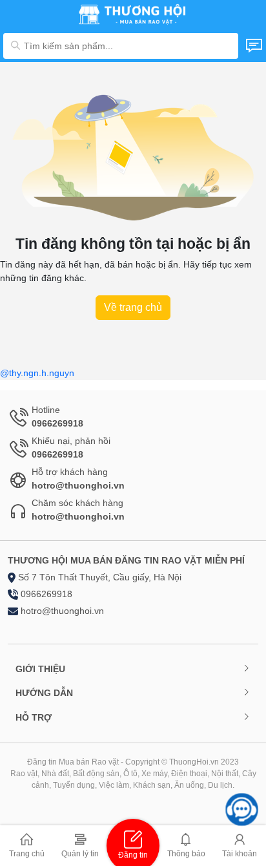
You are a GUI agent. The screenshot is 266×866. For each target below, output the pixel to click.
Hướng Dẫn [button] (44, 693)
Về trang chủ (133, 307)
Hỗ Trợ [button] (33, 717)
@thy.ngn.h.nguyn (37, 373)
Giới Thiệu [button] (40, 669)
